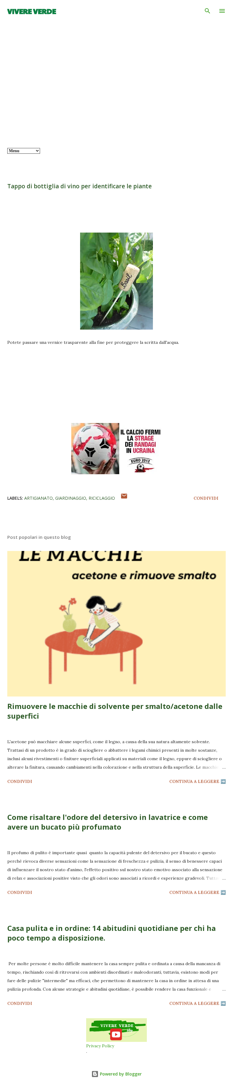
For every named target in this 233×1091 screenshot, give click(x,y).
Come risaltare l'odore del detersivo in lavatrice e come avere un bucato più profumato (107, 822)
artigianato (38, 498)
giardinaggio (70, 498)
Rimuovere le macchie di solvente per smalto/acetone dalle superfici (114, 711)
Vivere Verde (31, 11)
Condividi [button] (206, 498)
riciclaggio (102, 498)
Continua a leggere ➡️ (197, 781)
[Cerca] (207, 11)
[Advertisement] (116, 102)
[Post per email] (124, 498)
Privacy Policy (100, 1046)
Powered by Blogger (120, 1074)
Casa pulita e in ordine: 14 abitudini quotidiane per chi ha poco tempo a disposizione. (111, 933)
